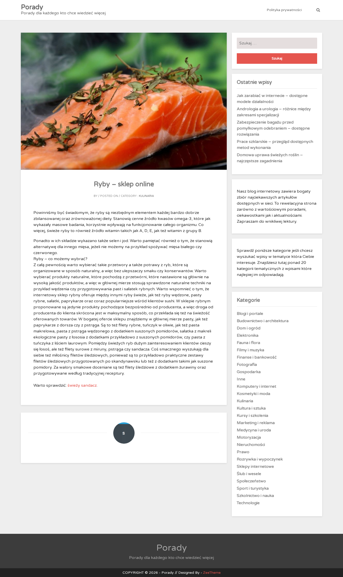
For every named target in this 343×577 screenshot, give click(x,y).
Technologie (248, 502)
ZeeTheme (212, 572)
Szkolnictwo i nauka (255, 495)
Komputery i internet (256, 386)
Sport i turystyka (253, 488)
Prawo (243, 451)
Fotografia (247, 364)
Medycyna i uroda (254, 430)
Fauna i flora (248, 342)
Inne (241, 379)
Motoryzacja (249, 437)
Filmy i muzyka (250, 350)
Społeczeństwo (251, 481)
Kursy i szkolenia (252, 415)
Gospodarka (249, 371)
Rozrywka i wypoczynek (260, 459)
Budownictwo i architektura (263, 320)
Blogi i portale (250, 313)
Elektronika (247, 335)
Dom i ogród (248, 328)
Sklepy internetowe (255, 466)
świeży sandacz (82, 385)
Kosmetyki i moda (253, 393)
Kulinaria (146, 196)
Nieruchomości (251, 444)
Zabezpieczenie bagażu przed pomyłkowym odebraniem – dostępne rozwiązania (273, 128)
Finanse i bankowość (257, 357)
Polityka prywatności (284, 10)
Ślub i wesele (249, 473)
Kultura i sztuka (251, 408)
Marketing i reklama (256, 422)
